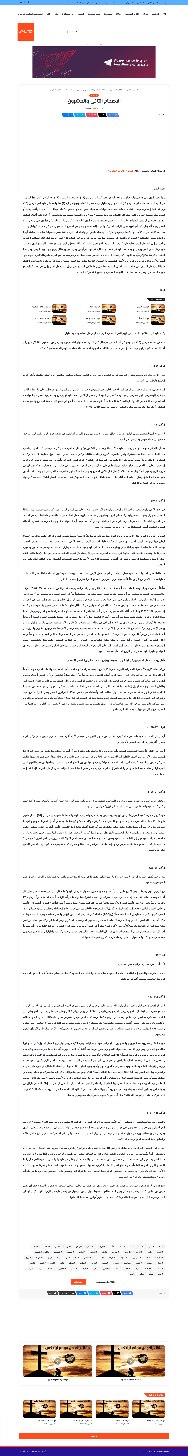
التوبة (67, 1246)
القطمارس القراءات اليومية (83, 3)
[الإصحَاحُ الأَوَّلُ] (158, 320)
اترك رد (94, 1436)
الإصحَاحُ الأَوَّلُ (144, 318)
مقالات (118, 14)
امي (67, 1257)
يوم (131, 1274)
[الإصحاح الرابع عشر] (109, 320)
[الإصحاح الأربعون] (112, 1409)
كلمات (159, 1268)
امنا (76, 1257)
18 (161, 1246)
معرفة (84, 1268)
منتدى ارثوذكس (153, 3)
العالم (81, 1252)
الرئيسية (165, 3)
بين (49, 1257)
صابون (127, 1263)
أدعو (151, 1246)
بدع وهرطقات (67, 14)
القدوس (57, 1252)
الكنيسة (158, 1257)
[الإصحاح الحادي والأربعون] (76, 1409)
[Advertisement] (94, 137)
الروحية (115, 1252)
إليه (141, 1246)
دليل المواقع (130, 3)
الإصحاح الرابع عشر (93, 318)
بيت (58, 1257)
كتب (48, 14)
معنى (73, 1268)
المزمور (136, 1257)
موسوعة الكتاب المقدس (120, 90)
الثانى (57, 1246)
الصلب (93, 1252)
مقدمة (50, 1268)
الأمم (112, 1246)
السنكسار (99, 3)
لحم (116, 1268)
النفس (87, 1257)
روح (28, 1257)
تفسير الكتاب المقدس (102, 90)
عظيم (82, 1263)
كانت (42, 1263)
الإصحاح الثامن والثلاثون (47, 1420)
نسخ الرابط (78, 1282)
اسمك (122, 1246)
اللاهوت (81, 14)
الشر (104, 1252)
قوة (61, 1263)
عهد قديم (72, 90)
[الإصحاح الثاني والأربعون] (148, 1409)
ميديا (146, 14)
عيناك (71, 1263)
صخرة (115, 1263)
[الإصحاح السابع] (158, 308)
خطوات (39, 1257)
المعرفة (112, 1257)
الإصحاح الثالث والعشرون (41, 307)
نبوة (30, 1268)
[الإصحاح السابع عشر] (59, 320)
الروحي (127, 1252)
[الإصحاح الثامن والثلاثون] (39, 1409)
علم (56, 14)
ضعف (104, 1263)
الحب (34, 1246)
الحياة (159, 1252)
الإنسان (90, 1246)
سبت (148, 1263)
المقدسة (99, 1257)
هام (150, 1274)
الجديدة (46, 1246)
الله (147, 1257)
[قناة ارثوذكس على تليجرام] (94, 62)
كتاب (32, 1263)
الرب (138, 1252)
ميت (40, 1268)
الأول (101, 1246)
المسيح (124, 1257)
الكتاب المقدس (111, 3)
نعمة (160, 1274)
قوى (52, 1263)
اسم (132, 1246)
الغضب (70, 1252)
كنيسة (147, 1268)
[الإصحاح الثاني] (109, 308)
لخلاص (106, 1268)
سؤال (159, 1263)
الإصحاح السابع (143, 307)
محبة (95, 1268)
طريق (93, 1263)
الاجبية (121, 3)
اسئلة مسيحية (94, 14)
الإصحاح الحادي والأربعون (82, 1420)
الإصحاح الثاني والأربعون (156, 1420)
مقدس (62, 1268)
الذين (149, 1252)
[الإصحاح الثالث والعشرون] (59, 308)
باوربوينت (108, 14)
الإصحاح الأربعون (122, 1420)
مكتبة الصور (141, 3)
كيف (137, 1268)
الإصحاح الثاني (94, 307)
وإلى (141, 1274)
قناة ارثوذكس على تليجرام (94, 44)
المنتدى (155, 14)
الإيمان (78, 1246)
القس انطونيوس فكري (85, 90)
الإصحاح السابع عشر (43, 318)
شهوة (138, 1263)
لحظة (126, 1268)
